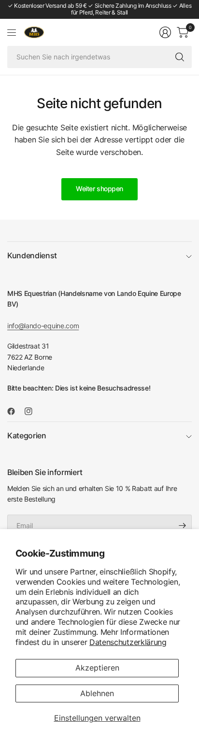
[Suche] (180, 57)
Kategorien (26, 435)
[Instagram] (32, 411)
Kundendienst (32, 255)
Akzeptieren (97, 667)
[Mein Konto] (165, 32)
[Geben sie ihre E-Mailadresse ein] (182, 526)
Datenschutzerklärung (128, 642)
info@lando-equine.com (43, 326)
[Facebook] (15, 411)
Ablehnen (97, 693)
